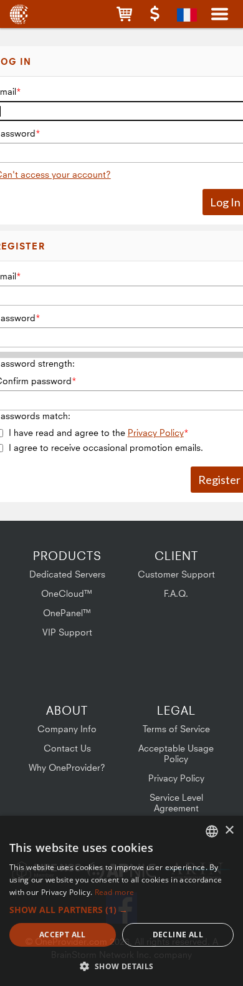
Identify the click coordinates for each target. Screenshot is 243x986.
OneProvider (20, 14)
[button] (124, 14)
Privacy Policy (156, 432)
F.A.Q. (176, 593)
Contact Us (67, 748)
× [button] (229, 830)
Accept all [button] (62, 934)
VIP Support (67, 632)
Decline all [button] (178, 934)
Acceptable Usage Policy (176, 753)
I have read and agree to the (96, 432)
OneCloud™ (67, 593)
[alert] (121, 901)
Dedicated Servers (67, 574)
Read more (115, 892)
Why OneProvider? (67, 767)
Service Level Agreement (176, 802)
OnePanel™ (67, 612)
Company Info (67, 728)
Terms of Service (176, 728)
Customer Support (176, 574)
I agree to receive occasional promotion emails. (106, 447)
